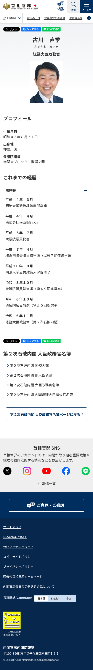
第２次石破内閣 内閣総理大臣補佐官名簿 (41, 394)
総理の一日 (33, 18)
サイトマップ (12, 527)
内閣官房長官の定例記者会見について (29, 586)
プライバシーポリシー (18, 566)
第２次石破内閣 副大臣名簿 (31, 375)
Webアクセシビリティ (18, 547)
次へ (89, 18)
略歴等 (46, 192)
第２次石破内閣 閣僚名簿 (29, 365)
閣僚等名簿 (75, 18)
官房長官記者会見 (54, 18)
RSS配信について (15, 537)
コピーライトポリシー (18, 556)
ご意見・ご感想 (60, 9)
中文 (69, 598)
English (55, 598)
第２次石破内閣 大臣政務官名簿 (34, 384)
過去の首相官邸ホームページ (23, 576)
